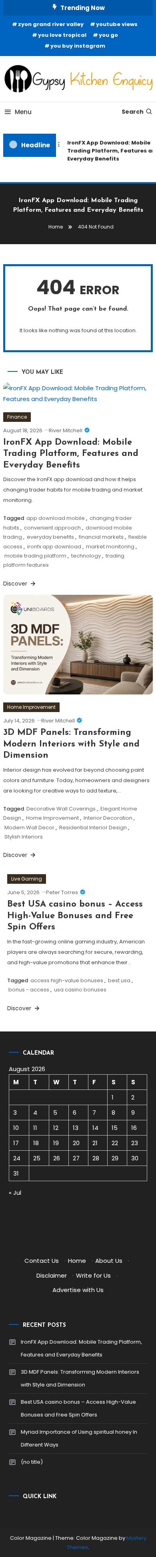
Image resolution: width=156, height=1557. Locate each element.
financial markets (101, 537)
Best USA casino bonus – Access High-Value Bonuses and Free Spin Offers (75, 916)
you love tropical (62, 35)
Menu (23, 112)
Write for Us (93, 1275)
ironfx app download (54, 546)
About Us (108, 1260)
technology (86, 556)
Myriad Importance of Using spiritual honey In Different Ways (79, 1438)
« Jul (15, 1192)
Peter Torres (62, 892)
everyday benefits (50, 537)
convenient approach (52, 528)
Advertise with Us (78, 1290)
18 (36, 1143)
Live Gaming (26, 878)
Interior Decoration (108, 818)
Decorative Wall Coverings (61, 809)
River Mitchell (65, 430)
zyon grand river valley (51, 24)
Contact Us (41, 1260)
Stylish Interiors (23, 837)
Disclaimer (51, 1275)
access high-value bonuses (66, 980)
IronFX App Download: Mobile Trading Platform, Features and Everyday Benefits (70, 454)
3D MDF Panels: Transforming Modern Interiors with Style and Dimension (71, 744)
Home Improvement (31, 707)
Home (77, 1260)
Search (133, 112)
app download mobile (55, 518)
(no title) (32, 1462)
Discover (16, 584)
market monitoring (110, 546)
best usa (119, 980)
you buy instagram (77, 46)
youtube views (117, 24)
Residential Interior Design (93, 827)
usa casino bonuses (80, 989)
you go (108, 35)
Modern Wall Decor (29, 827)
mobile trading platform (35, 556)
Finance (17, 416)
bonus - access (28, 989)
